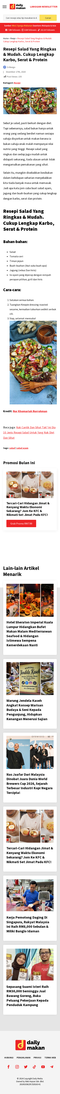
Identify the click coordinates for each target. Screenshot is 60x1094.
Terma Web (50, 1057)
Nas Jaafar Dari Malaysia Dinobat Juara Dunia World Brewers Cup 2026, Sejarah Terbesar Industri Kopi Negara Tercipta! (29, 783)
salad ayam (22, 448)
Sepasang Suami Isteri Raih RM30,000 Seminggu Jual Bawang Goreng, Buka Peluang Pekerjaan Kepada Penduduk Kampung (27, 995)
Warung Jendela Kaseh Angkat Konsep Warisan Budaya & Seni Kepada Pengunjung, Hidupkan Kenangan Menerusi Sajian (26, 709)
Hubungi (8, 1057)
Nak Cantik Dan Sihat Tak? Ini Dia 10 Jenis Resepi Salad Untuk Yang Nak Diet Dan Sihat (29, 432)
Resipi (13, 38)
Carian (48, 17)
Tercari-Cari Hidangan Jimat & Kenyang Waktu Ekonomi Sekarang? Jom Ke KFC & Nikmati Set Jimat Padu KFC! (28, 509)
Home (5, 38)
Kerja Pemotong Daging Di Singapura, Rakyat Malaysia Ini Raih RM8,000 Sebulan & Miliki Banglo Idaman (27, 924)
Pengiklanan (23, 1057)
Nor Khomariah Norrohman (30, 411)
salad (12, 448)
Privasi (37, 1057)
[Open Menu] (5, 7)
